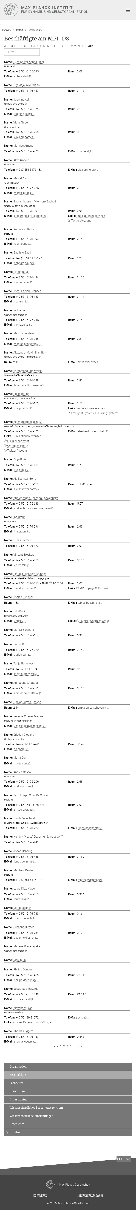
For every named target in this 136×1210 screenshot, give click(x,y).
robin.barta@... (23, 243)
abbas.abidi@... (23, 76)
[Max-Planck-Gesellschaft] (52, 1184)
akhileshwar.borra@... (27, 489)
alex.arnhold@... (88, 169)
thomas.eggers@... (25, 1041)
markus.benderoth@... (27, 344)
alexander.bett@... (89, 362)
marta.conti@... (23, 763)
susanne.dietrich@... (26, 937)
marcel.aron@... (24, 193)
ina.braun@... (22, 531)
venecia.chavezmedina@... (30, 726)
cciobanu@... (22, 749)
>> (80, 1046)
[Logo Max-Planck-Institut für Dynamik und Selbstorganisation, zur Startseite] (61, 9)
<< (54, 1046)
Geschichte (17, 1124)
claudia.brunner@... (26, 588)
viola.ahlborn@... (24, 137)
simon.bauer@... (24, 282)
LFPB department (18, 441)
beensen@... (21, 301)
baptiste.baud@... (25, 263)
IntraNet (15, 1132)
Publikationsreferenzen (90, 215)
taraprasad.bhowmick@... (30, 385)
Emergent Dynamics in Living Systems (94, 413)
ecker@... (83, 1017)
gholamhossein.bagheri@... (31, 215)
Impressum (40, 1195)
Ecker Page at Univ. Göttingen (34, 1022)
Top (127, 1159)
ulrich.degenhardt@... (91, 828)
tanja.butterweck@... (26, 674)
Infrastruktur (18, 1099)
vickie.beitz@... (23, 324)
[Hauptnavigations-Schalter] (128, 10)
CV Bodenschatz (17, 446)
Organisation (18, 1066)
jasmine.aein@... (24, 114)
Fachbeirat (16, 1083)
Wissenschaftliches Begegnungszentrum (36, 1107)
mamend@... (86, 151)
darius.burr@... (23, 654)
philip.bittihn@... (24, 408)
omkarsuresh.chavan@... (93, 707)
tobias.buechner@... (90, 602)
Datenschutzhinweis (90, 1195)
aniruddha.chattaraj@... (28, 693)
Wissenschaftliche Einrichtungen (31, 1116)
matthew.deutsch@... (91, 880)
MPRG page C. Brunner (94, 588)
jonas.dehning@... (25, 861)
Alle (90, 46)
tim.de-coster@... (24, 809)
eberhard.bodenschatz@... (94, 431)
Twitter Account (81, 220)
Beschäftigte (18, 1074)
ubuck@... (20, 621)
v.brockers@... (22, 565)
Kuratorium (17, 1091)
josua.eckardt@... (25, 999)
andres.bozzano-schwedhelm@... (34, 508)
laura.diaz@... (22, 899)
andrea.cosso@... (25, 786)
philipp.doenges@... (26, 980)
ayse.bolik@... (22, 470)
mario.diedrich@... (25, 918)
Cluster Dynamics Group (95, 621)
